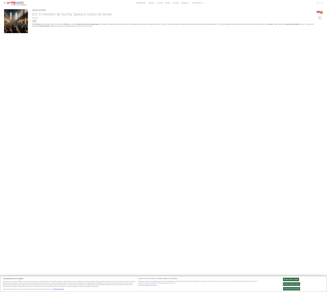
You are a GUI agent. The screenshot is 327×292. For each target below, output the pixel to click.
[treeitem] (141, 3)
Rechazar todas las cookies (291, 284)
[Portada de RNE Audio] (15, 3)
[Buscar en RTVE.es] (318, 3)
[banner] (15, 3)
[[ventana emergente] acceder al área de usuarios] (322, 3)
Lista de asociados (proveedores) (147, 285)
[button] (5, 3)
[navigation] (170, 3)
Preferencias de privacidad (291, 288)
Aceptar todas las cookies (291, 279)
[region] (163, 284)
